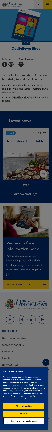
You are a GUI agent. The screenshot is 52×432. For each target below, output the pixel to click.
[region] (24, 398)
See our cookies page (36, 399)
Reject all (24, 414)
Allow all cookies (24, 406)
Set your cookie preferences (24, 421)
